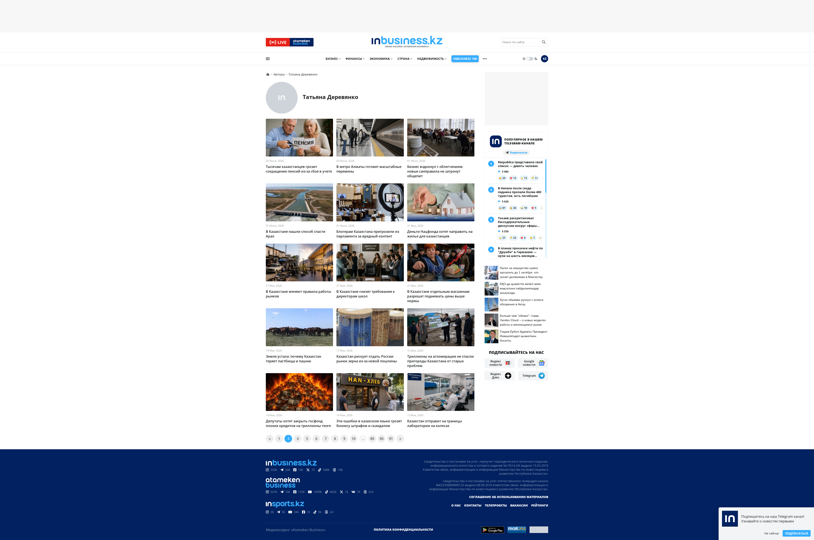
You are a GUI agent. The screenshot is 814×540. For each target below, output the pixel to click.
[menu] (267, 59)
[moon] (536, 58)
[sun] (524, 58)
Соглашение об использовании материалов (508, 497)
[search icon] (544, 42)
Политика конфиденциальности (403, 529)
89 (372, 438)
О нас (456, 505)
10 (353, 438)
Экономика (380, 59)
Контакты (472, 505)
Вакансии (519, 505)
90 (381, 438)
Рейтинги (539, 505)
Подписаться (796, 533)
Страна (403, 59)
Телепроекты (496, 505)
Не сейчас (771, 533)
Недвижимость (430, 59)
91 (391, 438)
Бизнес (332, 59)
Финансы (354, 59)
